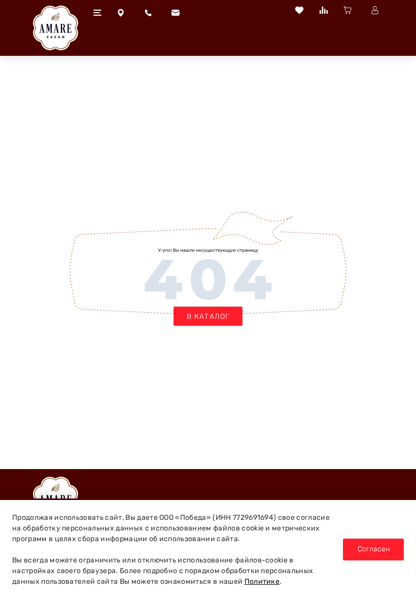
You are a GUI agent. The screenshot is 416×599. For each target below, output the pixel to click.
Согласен (374, 549)
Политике (262, 581)
